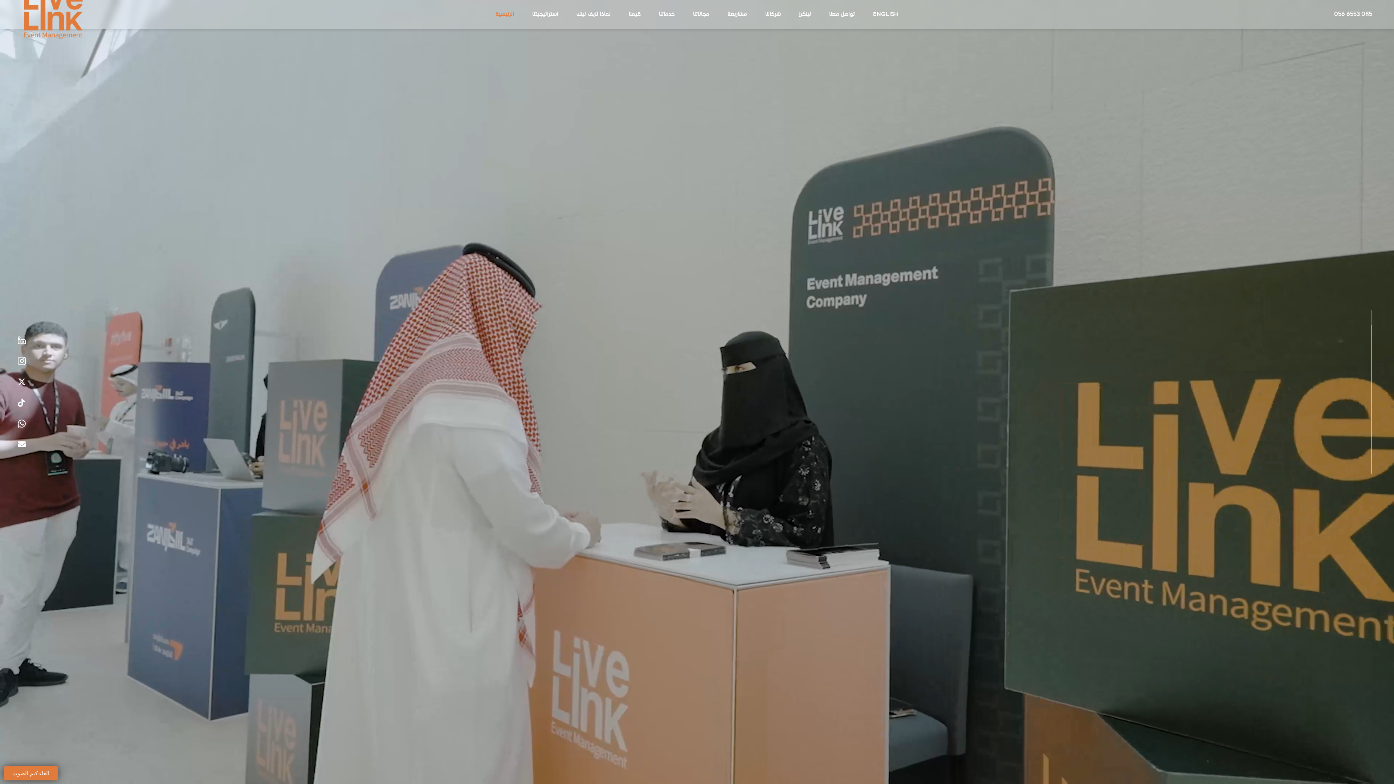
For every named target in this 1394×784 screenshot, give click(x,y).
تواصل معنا (842, 14)
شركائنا (773, 14)
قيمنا (635, 14)
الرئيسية (505, 14)
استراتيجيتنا (545, 14)
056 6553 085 (1353, 14)
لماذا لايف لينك (593, 14)
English (885, 14)
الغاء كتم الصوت (30, 773)
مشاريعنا (737, 14)
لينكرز (805, 14)
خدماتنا (667, 14)
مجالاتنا (701, 14)
